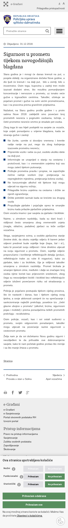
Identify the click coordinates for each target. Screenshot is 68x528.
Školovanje (9, 449)
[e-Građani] (18, 4)
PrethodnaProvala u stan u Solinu (19, 377)
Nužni (6, 468)
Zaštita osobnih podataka (17, 441)
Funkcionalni (10, 476)
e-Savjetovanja (11, 413)
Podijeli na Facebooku (13, 392)
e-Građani (9, 409)
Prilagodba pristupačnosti (51, 8)
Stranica (8, 361)
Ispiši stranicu (5, 392)
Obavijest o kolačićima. (29, 515)
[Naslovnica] (34, 19)
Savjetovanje (10, 437)
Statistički (9, 484)
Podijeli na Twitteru (20, 392)
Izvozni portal (10, 421)
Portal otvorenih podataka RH (19, 417)
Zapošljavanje (11, 445)
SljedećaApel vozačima (54, 377)
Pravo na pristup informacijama (20, 434)
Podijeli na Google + (28, 392)
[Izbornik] (59, 31)
